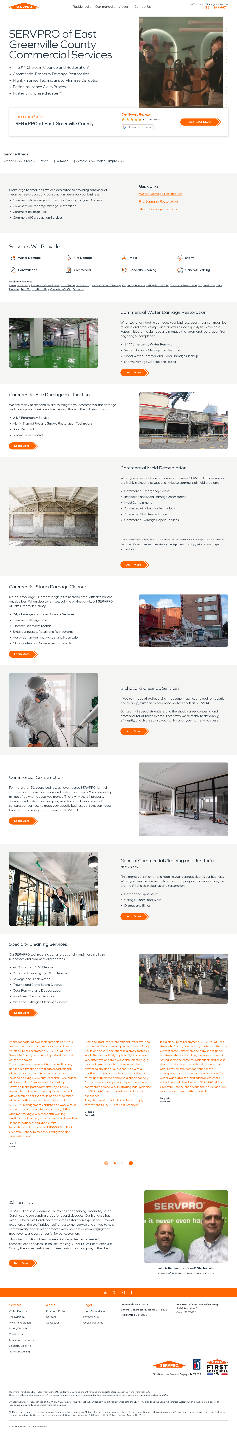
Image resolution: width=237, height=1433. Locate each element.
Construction (16, 1334)
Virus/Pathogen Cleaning (76, 285)
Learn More (133, 372)
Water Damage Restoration (160, 194)
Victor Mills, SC (85, 161)
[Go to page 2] (118, 1163)
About (123, 6)
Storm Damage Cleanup (158, 209)
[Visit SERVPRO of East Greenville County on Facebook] (132, 1292)
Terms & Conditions (94, 1311)
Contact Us (142, 7)
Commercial (104, 6)
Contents (78, 289)
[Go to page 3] (122, 1163)
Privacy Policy (91, 1316)
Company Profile (56, 1311)
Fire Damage (17, 1316)
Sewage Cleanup (19, 285)
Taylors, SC (46, 161)
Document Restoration (183, 285)
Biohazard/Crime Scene (45, 285)
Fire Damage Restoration (158, 201)
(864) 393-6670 (216, 7)
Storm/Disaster (18, 1328)
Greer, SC (30, 161)
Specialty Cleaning (20, 1345)
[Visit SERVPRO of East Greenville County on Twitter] (113, 1292)
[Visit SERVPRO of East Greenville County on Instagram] (123, 1292)
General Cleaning (19, 1351)
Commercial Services (21, 1340)
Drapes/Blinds (206, 285)
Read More (21, 1263)
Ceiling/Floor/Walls (157, 285)
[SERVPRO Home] (24, 6)
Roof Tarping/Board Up (35, 289)
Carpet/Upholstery (133, 285)
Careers (51, 1316)
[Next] (131, 1163)
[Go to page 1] (115, 1163)
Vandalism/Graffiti (60, 289)
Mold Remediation (20, 1322)
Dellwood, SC (64, 161)
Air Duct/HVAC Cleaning (106, 285)
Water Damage (18, 1311)
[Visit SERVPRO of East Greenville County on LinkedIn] (105, 1292)
